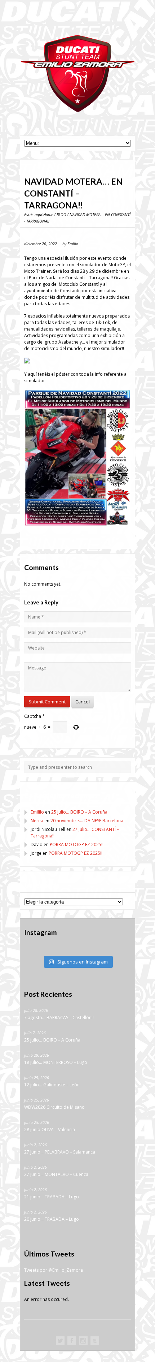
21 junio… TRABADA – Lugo (51, 1197)
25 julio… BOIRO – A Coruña (79, 812)
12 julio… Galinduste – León (52, 1085)
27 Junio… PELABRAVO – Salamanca (59, 1152)
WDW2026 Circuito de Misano (54, 1107)
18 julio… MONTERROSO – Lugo (55, 1062)
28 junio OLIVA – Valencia (49, 1129)
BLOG (61, 214)
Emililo (37, 812)
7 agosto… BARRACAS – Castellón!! (59, 1017)
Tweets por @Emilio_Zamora (53, 1270)
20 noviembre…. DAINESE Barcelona (86, 821)
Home (48, 214)
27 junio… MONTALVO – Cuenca (56, 1174)
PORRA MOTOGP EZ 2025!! (76, 844)
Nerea (37, 821)
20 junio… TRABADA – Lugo (51, 1219)
